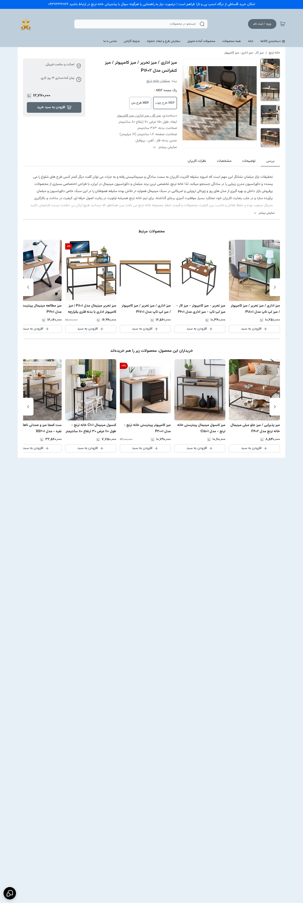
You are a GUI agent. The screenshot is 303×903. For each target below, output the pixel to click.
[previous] (275, 287)
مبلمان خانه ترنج (158, 81)
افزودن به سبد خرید (51, 107)
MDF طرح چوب (165, 103)
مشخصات (224, 161)
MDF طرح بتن (140, 103)
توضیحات (249, 161)
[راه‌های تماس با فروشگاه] (10, 893)
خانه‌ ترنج (274, 53)
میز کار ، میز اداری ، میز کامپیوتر (244, 53)
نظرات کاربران (197, 161)
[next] (28, 287)
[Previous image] (188, 103)
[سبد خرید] (282, 24)
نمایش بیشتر (267, 213)
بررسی (270, 161)
